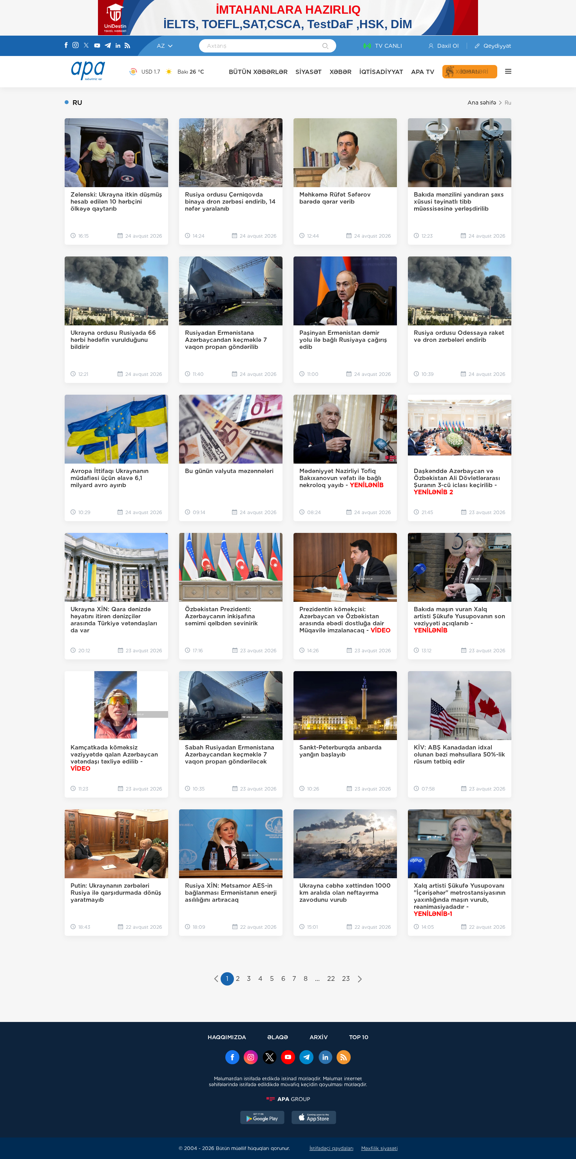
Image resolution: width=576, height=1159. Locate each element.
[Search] (325, 46)
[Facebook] (66, 46)
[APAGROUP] (288, 1099)
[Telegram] (108, 46)
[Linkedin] (118, 46)
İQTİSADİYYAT (381, 72)
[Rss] (127, 46)
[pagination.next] (359, 979)
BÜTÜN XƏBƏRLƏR (258, 72)
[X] (86, 46)
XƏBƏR (340, 72)
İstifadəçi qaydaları (331, 1148)
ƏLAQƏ (277, 1037)
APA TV (423, 72)
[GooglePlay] (262, 1118)
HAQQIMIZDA (227, 1037)
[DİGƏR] (504, 71)
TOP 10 (358, 1037)
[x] (270, 1058)
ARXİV (319, 1037)
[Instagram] (75, 46)
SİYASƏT (308, 72)
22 (331, 978)
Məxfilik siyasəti (379, 1148)
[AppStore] (314, 1118)
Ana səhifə (481, 102)
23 (346, 978)
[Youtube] (97, 46)
